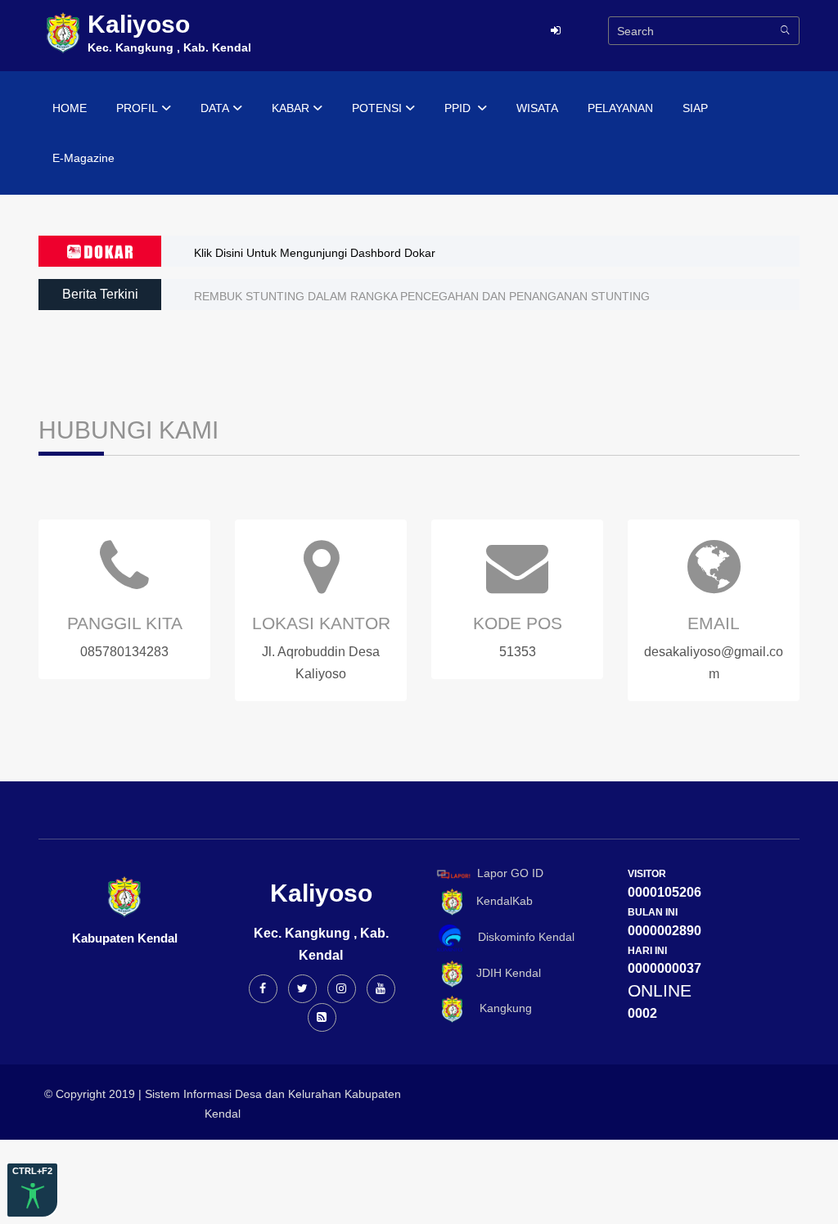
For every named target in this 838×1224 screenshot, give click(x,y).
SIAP (695, 108)
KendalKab (499, 901)
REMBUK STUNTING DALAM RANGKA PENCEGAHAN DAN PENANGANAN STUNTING (422, 296)
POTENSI (377, 108)
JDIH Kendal (503, 972)
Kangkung (499, 1008)
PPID (459, 108)
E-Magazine (83, 157)
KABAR (290, 108)
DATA (214, 108)
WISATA (537, 108)
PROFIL (137, 108)
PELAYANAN (620, 108)
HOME (69, 108)
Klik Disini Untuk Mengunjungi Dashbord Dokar (314, 252)
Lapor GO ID (510, 873)
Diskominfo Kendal (521, 936)
